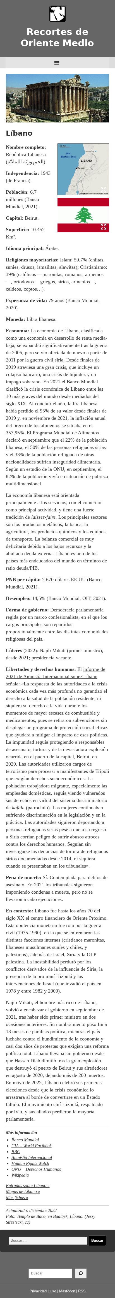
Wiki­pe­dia (20, 1175)
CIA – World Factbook (31, 1145)
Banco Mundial (25, 1139)
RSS (82, 1291)
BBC (15, 1151)
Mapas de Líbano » (23, 1191)
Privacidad (38, 1291)
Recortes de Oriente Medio (57, 37)
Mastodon (67, 1291)
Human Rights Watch (30, 1163)
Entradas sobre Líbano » (28, 1185)
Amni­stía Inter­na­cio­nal (31, 1157)
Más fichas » (17, 1197)
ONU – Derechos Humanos (36, 1169)
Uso (53, 1291)
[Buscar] (81, 1274)
